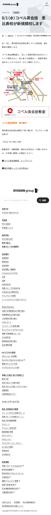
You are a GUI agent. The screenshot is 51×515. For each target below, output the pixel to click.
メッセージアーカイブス (10, 401)
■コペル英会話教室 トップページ (17, 160)
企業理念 (5, 258)
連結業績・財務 (7, 432)
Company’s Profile (10, 273)
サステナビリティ (8, 307)
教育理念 (5, 262)
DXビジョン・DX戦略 (9, 356)
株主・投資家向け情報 (10, 409)
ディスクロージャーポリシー (12, 443)
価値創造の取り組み (9, 341)
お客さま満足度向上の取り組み (13, 311)
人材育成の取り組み (9, 318)
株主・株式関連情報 (9, 420)
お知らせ (10, 35)
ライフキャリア (7, 239)
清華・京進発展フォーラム (11, 333)
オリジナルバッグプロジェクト (13, 330)
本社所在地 (6, 284)
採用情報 (5, 462)
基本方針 (5, 379)
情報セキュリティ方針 (10, 364)
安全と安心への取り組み (11, 382)
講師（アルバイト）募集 (10, 481)
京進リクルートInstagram (12, 466)
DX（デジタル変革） (9, 352)
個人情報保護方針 (29, 502)
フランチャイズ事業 (9, 296)
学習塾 (4, 220)
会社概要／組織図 (9, 269)
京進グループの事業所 (10, 246)
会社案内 (5, 254)
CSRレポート (6, 322)
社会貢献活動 (7, 345)
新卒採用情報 (7, 469)
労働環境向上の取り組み (11, 314)
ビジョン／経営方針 (9, 428)
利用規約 (17, 502)
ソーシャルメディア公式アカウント (14, 299)
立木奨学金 (6, 337)
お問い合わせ (6, 502)
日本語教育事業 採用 (10, 488)
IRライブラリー (7, 435)
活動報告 (5, 390)
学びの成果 (6, 224)
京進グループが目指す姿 (11, 288)
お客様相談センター (9, 394)
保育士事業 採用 (8, 484)
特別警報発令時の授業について (12, 506)
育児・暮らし (6, 243)
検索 (44, 200)
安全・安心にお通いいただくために (14, 386)
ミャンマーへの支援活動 (11, 326)
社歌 (3, 280)
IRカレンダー (7, 439)
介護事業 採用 (7, 492)
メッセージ (6, 424)
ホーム (3, 36)
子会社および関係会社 (10, 292)
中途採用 (5, 477)
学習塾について (7, 228)
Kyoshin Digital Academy (12, 360)
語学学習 (5, 235)
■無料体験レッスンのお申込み (15, 168)
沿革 (3, 277)
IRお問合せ (6, 454)
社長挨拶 (5, 265)
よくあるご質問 (7, 447)
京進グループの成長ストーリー (13, 416)
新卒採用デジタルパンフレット (13, 473)
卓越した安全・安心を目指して (13, 375)
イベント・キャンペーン (10, 212)
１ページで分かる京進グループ (13, 413)
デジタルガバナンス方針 (10, 367)
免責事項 (5, 450)
